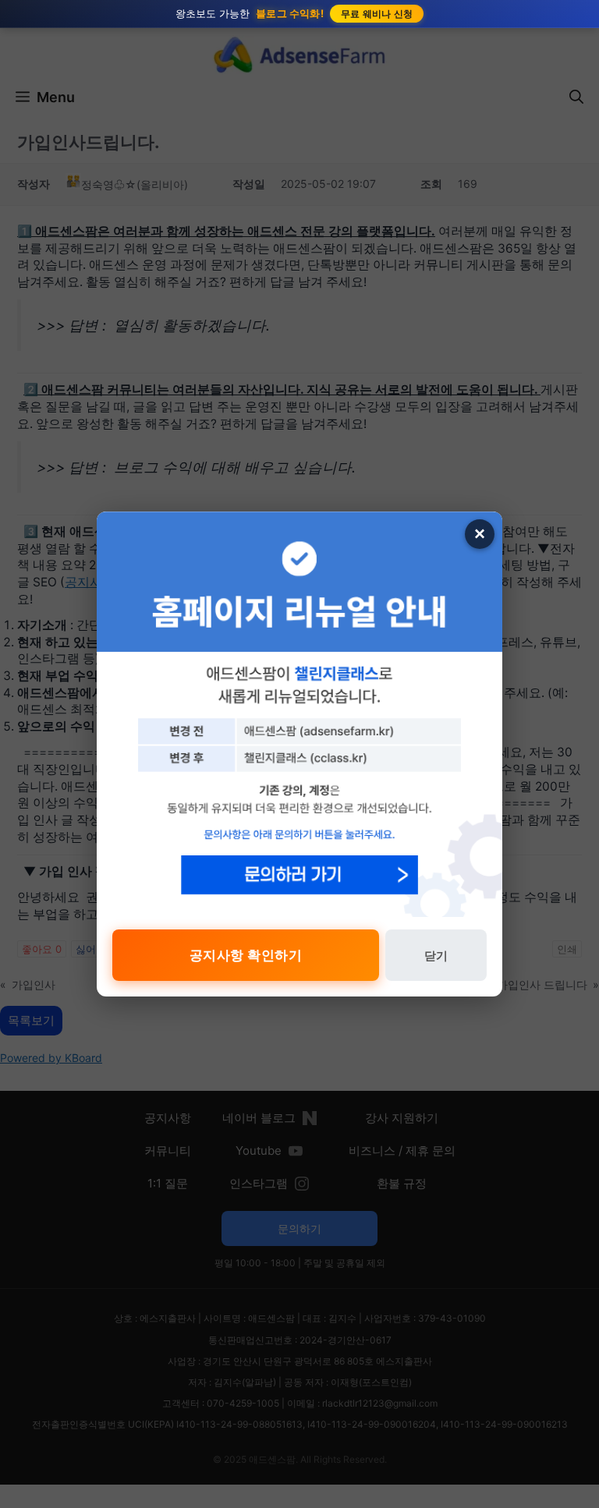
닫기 (436, 955)
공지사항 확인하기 (246, 955)
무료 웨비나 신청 (377, 13)
